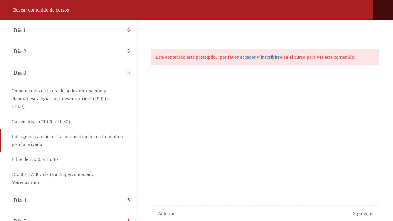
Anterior (166, 213)
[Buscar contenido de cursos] (11, 10)
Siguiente (362, 213)
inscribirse (271, 57)
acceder (248, 57)
